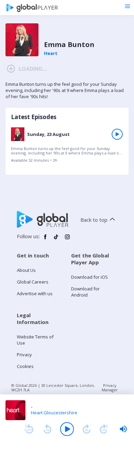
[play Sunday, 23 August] (117, 134)
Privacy (24, 354)
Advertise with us (35, 293)
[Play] (67, 429)
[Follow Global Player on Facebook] (45, 239)
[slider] (123, 429)
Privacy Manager (110, 387)
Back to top (94, 219)
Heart (50, 53)
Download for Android (85, 292)
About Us (26, 270)
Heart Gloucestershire (54, 412)
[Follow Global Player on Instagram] (67, 239)
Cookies (25, 366)
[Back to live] (104, 429)
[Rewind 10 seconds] (47, 429)
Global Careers (32, 282)
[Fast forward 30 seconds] (86, 429)
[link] (67, 147)
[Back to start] (29, 429)
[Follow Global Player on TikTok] (56, 239)
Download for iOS (89, 277)
